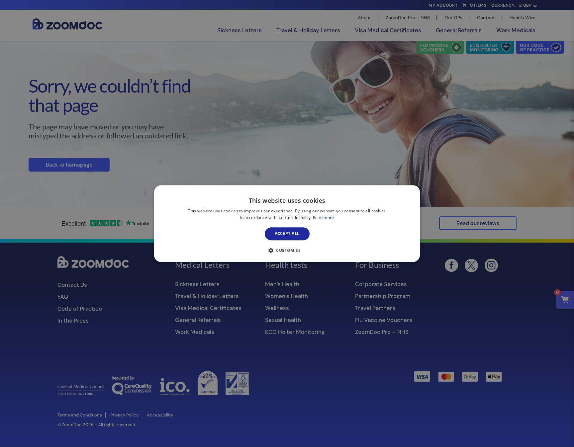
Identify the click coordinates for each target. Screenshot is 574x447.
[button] (287, 250)
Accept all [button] (287, 234)
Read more (323, 217)
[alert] (287, 223)
